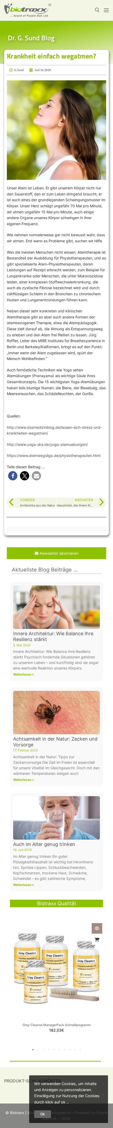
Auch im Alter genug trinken (44, 844)
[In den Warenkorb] (97, 939)
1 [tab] (32, 1049)
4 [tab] (48, 1049)
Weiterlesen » (23, 674)
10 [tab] (80, 1049)
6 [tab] (59, 1049)
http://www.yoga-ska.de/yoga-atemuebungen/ (47, 444)
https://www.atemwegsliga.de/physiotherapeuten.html (53, 455)
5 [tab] (53, 1049)
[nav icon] (106, 10)
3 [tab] (43, 1049)
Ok (42, 1114)
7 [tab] (64, 1049)
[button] (12, 475)
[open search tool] (97, 10)
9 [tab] (75, 1049)
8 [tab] (69, 1049)
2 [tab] (38, 1049)
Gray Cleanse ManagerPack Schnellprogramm (57, 1025)
